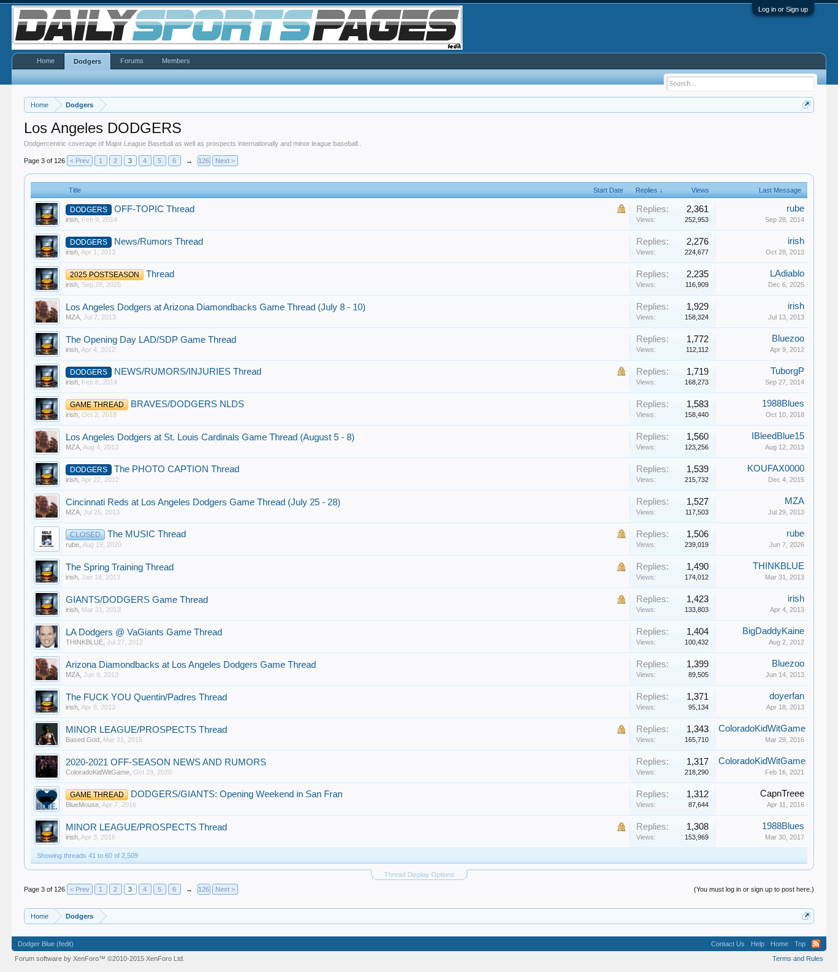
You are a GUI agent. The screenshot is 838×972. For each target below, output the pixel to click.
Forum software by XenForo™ (100, 958)
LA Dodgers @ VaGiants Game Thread (144, 632)
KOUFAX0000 (775, 468)
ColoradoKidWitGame (761, 728)
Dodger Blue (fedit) (46, 943)
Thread (160, 274)
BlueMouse (82, 804)
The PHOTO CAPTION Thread (176, 469)
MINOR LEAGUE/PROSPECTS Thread (146, 730)
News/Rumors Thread (158, 242)
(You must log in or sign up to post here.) (754, 889)
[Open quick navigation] (806, 105)
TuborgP (787, 371)
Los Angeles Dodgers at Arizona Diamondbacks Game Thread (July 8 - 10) (216, 307)
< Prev (80, 160)
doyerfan (786, 696)
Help (757, 943)
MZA (73, 317)
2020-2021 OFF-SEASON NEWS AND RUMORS (166, 762)
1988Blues (783, 403)
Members (176, 60)
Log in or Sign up (783, 9)
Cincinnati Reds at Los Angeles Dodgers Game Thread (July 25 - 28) (203, 502)
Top (799, 943)
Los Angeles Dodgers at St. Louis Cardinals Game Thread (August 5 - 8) (210, 437)
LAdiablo (787, 273)
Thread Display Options (419, 874)
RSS (816, 943)
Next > (225, 160)
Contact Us (728, 943)
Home (46, 60)
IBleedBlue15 (778, 436)
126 (203, 160)
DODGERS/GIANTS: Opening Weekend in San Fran (236, 794)
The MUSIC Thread (146, 534)
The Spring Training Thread (120, 567)
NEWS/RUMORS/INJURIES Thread (187, 372)
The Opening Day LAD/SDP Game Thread (151, 340)
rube (795, 208)
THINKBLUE (778, 566)
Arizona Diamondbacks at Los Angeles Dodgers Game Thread (191, 665)
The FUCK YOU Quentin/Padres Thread (146, 697)
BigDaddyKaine (773, 631)
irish (72, 219)
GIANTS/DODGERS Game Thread (137, 600)
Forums (132, 60)
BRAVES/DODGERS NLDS (187, 404)
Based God (82, 739)
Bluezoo (788, 338)
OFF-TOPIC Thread (154, 209)
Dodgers (87, 61)
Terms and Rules (797, 958)
